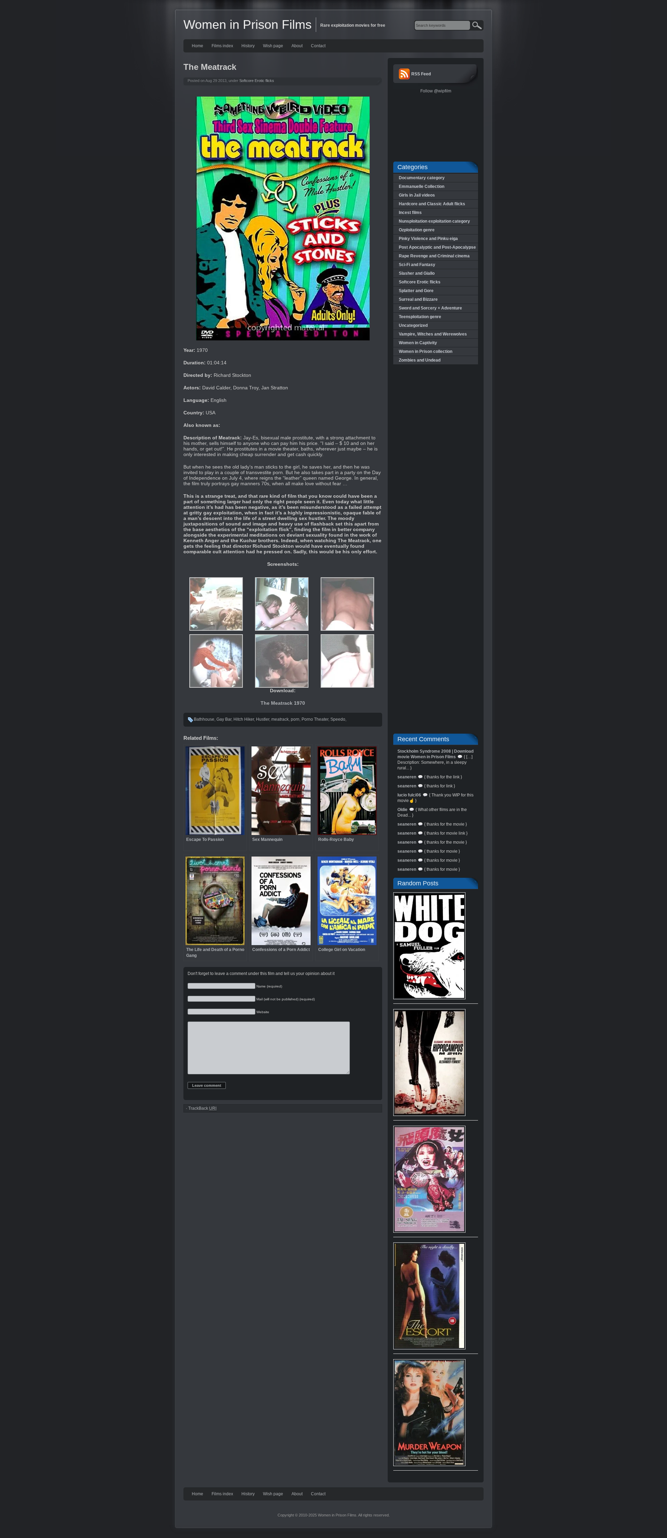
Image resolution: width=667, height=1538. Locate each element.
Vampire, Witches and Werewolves (433, 334)
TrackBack (202, 1108)
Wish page (273, 45)
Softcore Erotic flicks (256, 80)
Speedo (337, 719)
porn (295, 719)
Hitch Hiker (243, 719)
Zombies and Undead (419, 360)
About (297, 45)
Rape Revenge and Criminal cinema (434, 256)
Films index (222, 45)
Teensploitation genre (420, 316)
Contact (318, 45)
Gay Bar (223, 719)
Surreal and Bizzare (418, 299)
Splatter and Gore (416, 290)
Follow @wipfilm (435, 91)
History (248, 45)
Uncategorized (413, 325)
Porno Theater (315, 719)
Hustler (262, 719)
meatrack (280, 719)
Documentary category (422, 177)
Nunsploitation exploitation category (434, 221)
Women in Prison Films (247, 24)
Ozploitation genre (417, 230)
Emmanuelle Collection (421, 186)
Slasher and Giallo (417, 273)
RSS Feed (421, 74)
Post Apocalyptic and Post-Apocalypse (437, 247)
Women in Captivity (418, 342)
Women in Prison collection (425, 351)
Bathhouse (204, 719)
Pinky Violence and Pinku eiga (428, 238)
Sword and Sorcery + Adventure (430, 308)
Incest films (410, 212)
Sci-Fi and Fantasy (417, 264)
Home (197, 45)
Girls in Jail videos (417, 195)
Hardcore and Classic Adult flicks (432, 203)
